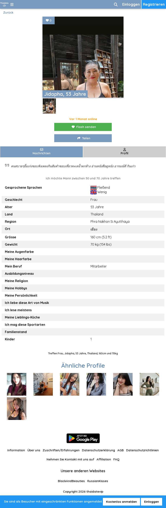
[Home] (4, 4)
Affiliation (104, 459)
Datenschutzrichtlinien (142, 450)
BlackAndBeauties (71, 481)
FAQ (116, 459)
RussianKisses (97, 481)
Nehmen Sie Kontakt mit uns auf (70, 459)
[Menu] (12, 4)
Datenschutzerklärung (98, 450)
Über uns (33, 450)
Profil (124, 153)
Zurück (8, 12)
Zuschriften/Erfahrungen (61, 450)
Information (16, 450)
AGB (120, 450)
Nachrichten (41, 153)
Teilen (86, 138)
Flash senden (86, 127)
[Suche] (116, 4)
